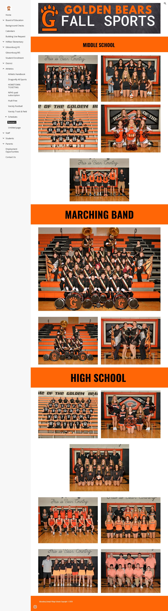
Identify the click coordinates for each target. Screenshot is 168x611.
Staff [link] (8, 133)
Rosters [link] (12, 122)
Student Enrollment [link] (15, 58)
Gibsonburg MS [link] (13, 52)
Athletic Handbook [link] (16, 74)
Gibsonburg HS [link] (13, 47)
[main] (99, 44)
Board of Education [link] (14, 20)
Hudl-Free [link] (12, 100)
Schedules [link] (12, 116)
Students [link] (10, 138)
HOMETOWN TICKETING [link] (14, 86)
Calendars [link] (10, 31)
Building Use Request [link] (15, 36)
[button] (165, 3)
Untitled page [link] (14, 127)
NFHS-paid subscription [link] (14, 94)
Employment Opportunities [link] (12, 150)
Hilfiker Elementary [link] (14, 41)
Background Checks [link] (15, 25)
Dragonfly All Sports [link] (17, 79)
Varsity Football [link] (15, 106)
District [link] (9, 63)
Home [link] (8, 15)
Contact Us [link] (11, 157)
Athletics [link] (10, 68)
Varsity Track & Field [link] (17, 111)
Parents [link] (9, 143)
